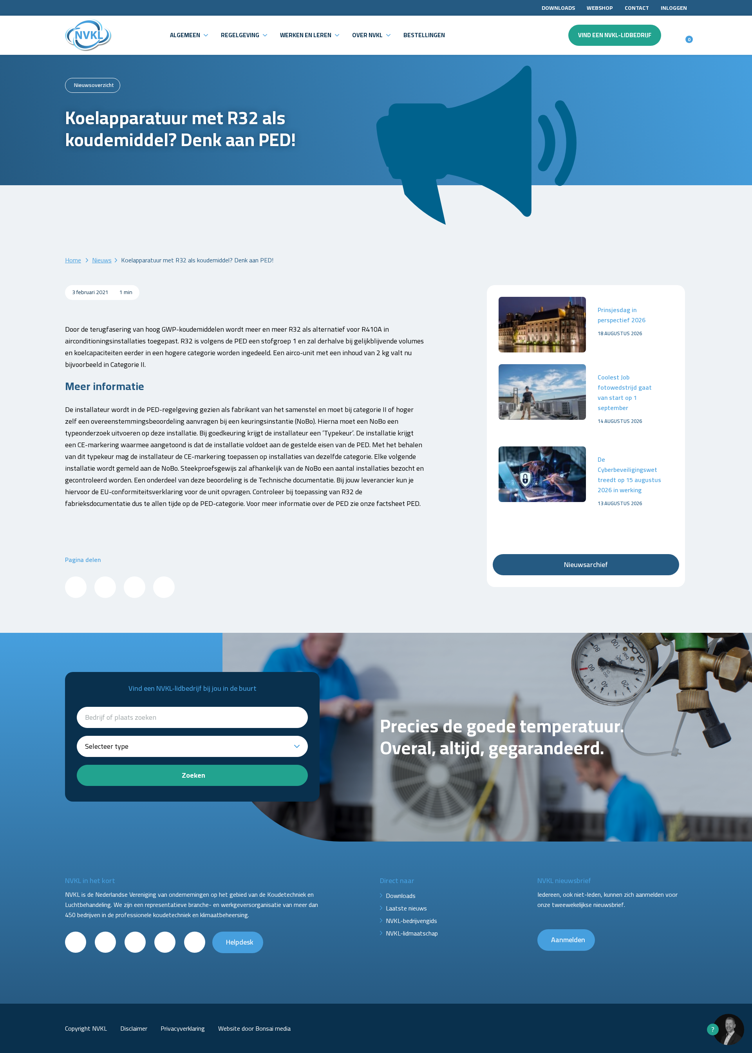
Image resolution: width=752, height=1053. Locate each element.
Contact (637, 8)
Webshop (600, 8)
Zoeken (193, 775)
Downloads (558, 8)
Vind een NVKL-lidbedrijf (614, 35)
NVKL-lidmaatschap (412, 933)
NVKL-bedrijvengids (411, 921)
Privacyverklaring (183, 1028)
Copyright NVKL (86, 1028)
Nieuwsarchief (586, 564)
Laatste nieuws (406, 908)
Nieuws (102, 260)
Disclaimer (133, 1028)
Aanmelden (568, 939)
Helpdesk (239, 942)
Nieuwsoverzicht (94, 85)
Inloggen (674, 8)
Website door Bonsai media (254, 1028)
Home (73, 260)
